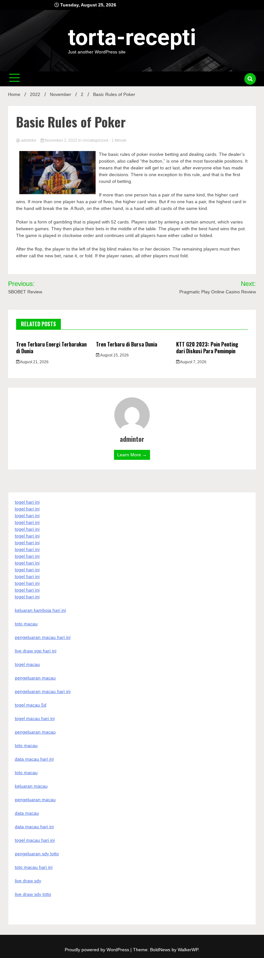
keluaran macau (31, 786)
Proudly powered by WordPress (97, 949)
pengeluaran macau (35, 799)
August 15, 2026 (114, 355)
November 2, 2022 (61, 140)
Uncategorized (95, 140)
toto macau (26, 772)
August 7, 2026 (192, 362)
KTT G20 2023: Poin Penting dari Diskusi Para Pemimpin (207, 347)
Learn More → (132, 454)
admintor (28, 140)
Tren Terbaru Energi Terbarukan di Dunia (51, 347)
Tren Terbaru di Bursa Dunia (126, 344)
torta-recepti (132, 37)
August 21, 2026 (34, 362)
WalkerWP (188, 949)
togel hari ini (27, 590)
